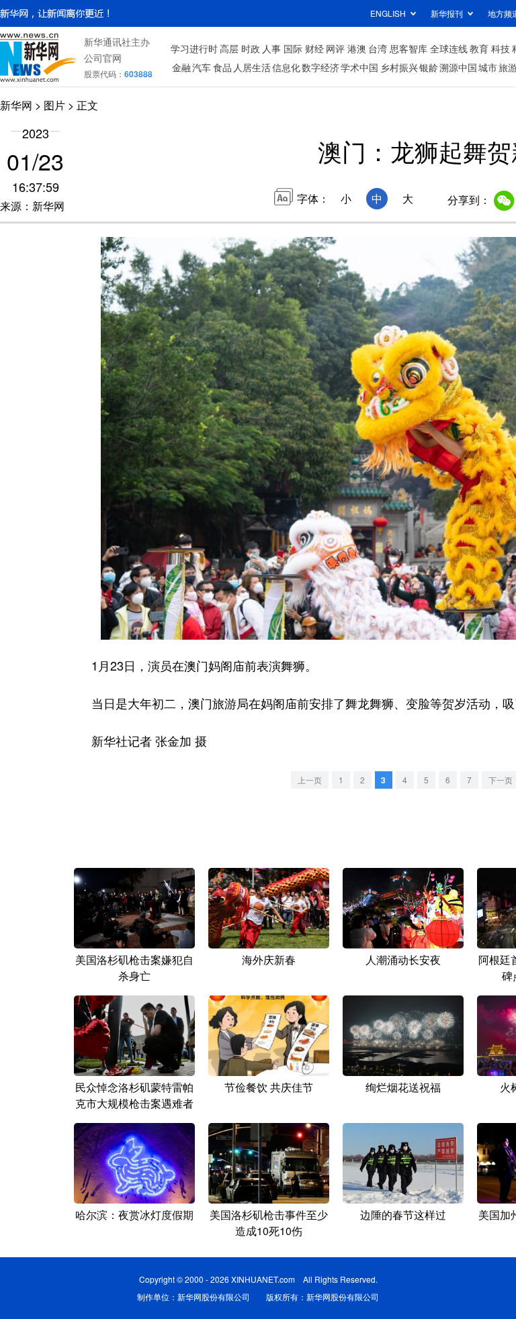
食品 (222, 67)
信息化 (286, 67)
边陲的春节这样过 (403, 1214)
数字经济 (320, 67)
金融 (181, 67)
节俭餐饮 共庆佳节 (268, 1087)
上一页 (310, 779)
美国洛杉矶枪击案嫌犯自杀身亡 (134, 967)
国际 (293, 48)
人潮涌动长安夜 (403, 959)
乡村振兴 (399, 67)
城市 (487, 67)
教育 (479, 48)
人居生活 (252, 67)
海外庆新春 (269, 959)
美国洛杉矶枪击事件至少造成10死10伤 (269, 1222)
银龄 (428, 67)
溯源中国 (458, 67)
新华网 (16, 105)
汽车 (201, 67)
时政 (250, 48)
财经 (314, 48)
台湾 (377, 48)
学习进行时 (194, 48)
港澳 (356, 48)
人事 (271, 48)
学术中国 (359, 67)
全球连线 (449, 48)
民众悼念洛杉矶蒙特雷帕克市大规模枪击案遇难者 (134, 1095)
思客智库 (408, 48)
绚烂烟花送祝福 (403, 1087)
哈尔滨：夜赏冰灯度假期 (134, 1214)
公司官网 (103, 57)
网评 (335, 48)
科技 (500, 48)
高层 (229, 48)
